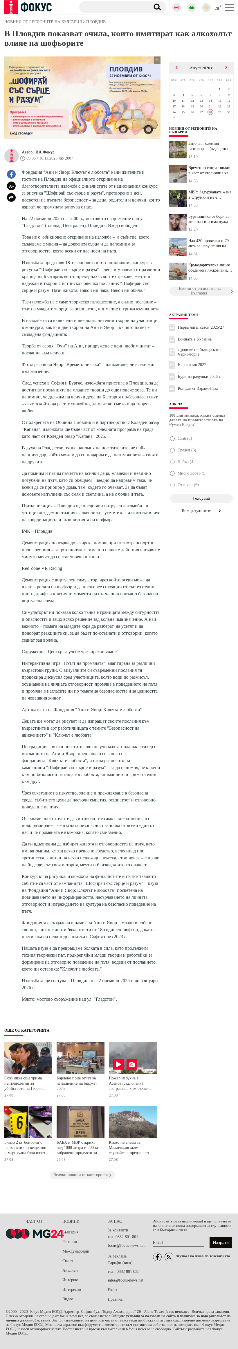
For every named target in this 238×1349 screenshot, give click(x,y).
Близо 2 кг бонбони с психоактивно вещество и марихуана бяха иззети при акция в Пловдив (26, 1148)
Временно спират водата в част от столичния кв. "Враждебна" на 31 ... (209, 170)
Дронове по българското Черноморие (199, 351)
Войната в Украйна (195, 339)
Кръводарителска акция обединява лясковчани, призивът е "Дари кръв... (210, 268)
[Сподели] (11, 197)
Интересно (71, 1289)
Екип (112, 1290)
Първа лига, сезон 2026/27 (201, 327)
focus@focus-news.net (126, 1245)
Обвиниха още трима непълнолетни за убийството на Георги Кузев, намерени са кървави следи (23, 1084)
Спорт (67, 1261)
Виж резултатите (197, 510)
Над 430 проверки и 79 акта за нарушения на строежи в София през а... (208, 243)
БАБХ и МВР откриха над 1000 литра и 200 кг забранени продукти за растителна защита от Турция (78, 1148)
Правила (115, 1299)
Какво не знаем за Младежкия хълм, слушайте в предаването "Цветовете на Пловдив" (130, 1148)
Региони (69, 1242)
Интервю (70, 1280)
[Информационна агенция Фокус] (157, 1257)
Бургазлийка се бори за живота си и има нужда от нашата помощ (209, 219)
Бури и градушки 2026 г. (199, 376)
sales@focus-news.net (125, 1280)
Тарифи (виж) (120, 1263)
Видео (67, 1299)
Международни (75, 1251)
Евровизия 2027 (192, 365)
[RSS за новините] (169, 1257)
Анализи (70, 1270)
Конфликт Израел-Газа (198, 388)
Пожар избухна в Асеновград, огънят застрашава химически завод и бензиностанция (130, 1084)
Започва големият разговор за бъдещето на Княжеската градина (209, 146)
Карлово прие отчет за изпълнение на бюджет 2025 (77, 1083)
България (70, 1232)
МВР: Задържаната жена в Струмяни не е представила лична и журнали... (209, 195)
